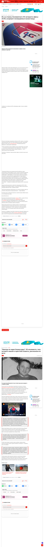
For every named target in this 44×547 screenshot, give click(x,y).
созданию (4, 200)
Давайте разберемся (16, 1)
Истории (12, 1)
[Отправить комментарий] (26, 246)
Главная (3, 6)
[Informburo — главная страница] (5, 1)
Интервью (21, 1)
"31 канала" (9, 394)
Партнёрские (31, 1)
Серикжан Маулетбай (10, 15)
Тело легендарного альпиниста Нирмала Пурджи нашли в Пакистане (7, 473)
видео (9, 347)
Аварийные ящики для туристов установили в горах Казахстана (21, 473)
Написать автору (39, 21)
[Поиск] (38, 1)
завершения (18, 199)
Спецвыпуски (26, 1)
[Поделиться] (42, 545)
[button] (38, 4)
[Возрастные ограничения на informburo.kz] (36, 1)
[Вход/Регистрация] (40, 1)
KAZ (41, 1)
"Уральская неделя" (13, 143)
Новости (8, 1)
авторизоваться (9, 243)
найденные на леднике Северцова (8, 387)
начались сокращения (18, 212)
